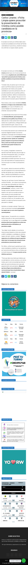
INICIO (6, 560)
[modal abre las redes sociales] (15, 37)
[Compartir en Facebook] (2, 37)
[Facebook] (7, 554)
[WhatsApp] (20, 554)
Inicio (2, 12)
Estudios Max (23, 563)
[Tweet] (6, 37)
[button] (2, 9)
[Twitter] (16, 554)
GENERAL (7, 12)
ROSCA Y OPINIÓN (9, 15)
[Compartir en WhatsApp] (9, 37)
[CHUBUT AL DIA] (14, 3)
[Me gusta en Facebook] (12, 37)
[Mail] (12, 554)
